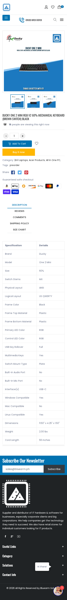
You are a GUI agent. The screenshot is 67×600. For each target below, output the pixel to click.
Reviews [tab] (19, 211)
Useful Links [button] (9, 546)
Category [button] (7, 556)
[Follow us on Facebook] (13, 172)
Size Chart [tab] (19, 229)
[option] (17, 102)
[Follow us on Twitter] (20, 172)
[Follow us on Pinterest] (26, 172)
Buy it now (19, 152)
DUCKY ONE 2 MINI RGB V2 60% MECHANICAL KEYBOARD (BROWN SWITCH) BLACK (33, 117)
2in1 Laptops (21, 160)
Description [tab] (19, 205)
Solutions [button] (7, 565)
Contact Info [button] (9, 574)
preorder (15, 165)
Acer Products (37, 160)
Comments (19, 217)
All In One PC (53, 160)
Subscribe (54, 469)
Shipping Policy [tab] (19, 223)
